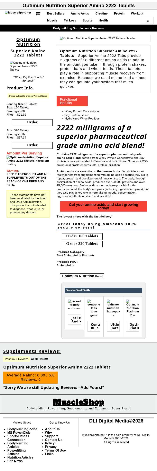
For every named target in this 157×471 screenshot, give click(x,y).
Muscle (52, 20)
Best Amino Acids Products (76, 255)
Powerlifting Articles (16, 452)
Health (103, 20)
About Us (52, 429)
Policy (50, 443)
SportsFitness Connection (18, 437)
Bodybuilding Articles (17, 445)
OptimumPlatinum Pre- (134, 326)
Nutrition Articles (20, 457)
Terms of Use (55, 450)
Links (49, 454)
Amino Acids (80, 13)
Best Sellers (55, 13)
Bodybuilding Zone (22, 429)
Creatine (101, 13)
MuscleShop (78, 402)
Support (51, 436)
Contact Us (53, 440)
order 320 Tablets (82, 243)
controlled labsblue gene (95, 326)
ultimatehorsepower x (115, 326)
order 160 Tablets (82, 236)
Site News (15, 461)
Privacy (51, 446)
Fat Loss (70, 20)
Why (48, 432)
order (32, 122)
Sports (87, 20)
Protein (119, 13)
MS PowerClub (18, 432)
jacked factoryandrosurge (76, 319)
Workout (137, 13)
